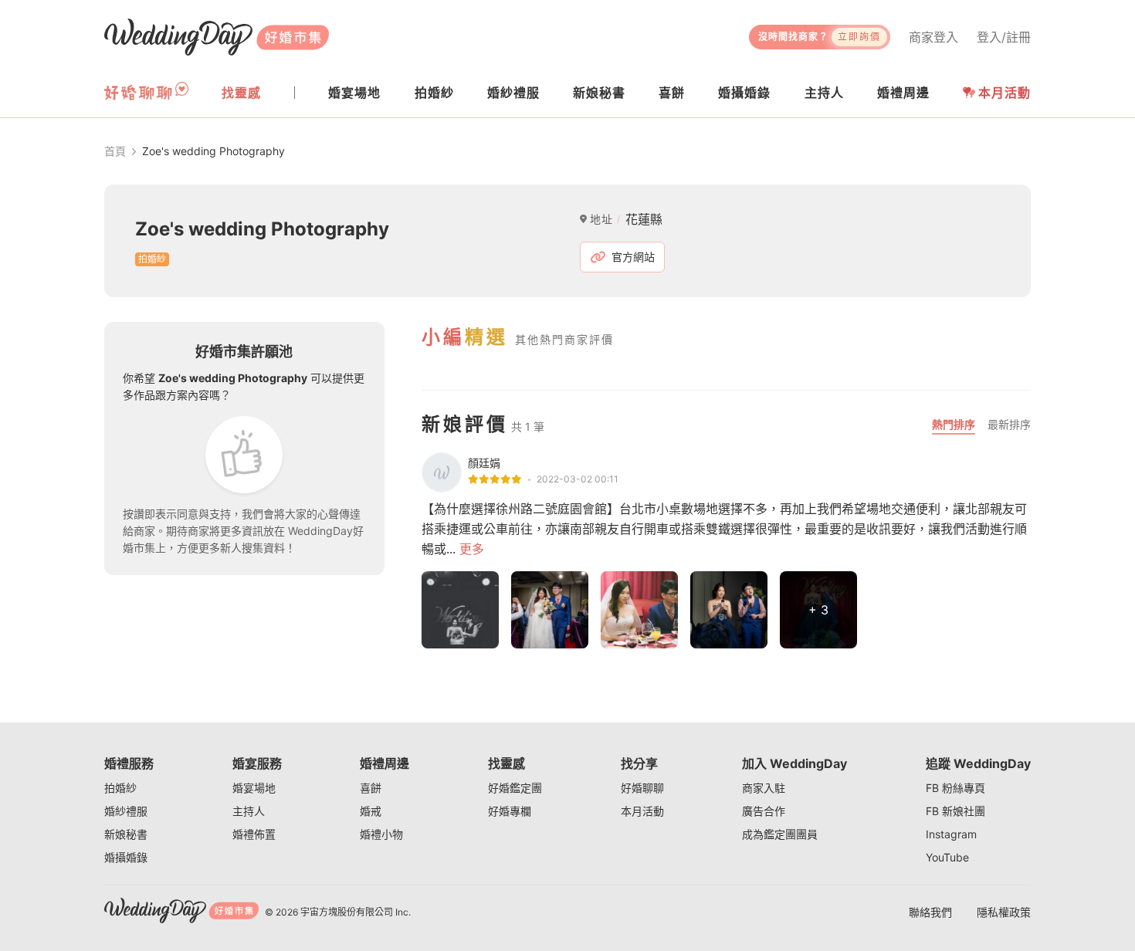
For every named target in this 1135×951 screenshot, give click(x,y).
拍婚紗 (120, 787)
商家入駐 (763, 787)
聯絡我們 (930, 912)
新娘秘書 (125, 834)
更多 (471, 549)
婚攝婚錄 (125, 857)
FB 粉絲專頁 (955, 787)
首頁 (115, 150)
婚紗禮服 (125, 810)
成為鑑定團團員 (780, 834)
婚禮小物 (381, 834)
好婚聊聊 (642, 787)
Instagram (951, 834)
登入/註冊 (1004, 37)
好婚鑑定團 (515, 787)
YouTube (947, 857)
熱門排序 (953, 424)
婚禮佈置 (254, 834)
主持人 (248, 810)
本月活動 (1004, 92)
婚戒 (370, 810)
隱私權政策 (1004, 912)
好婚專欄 (509, 810)
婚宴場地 (254, 787)
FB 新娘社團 (955, 810)
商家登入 (933, 37)
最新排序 (1009, 424)
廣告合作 (763, 810)
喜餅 (370, 787)
